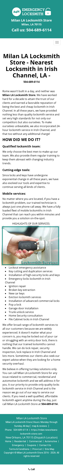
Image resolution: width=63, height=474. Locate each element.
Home (8, 441)
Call (32, 469)
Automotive (51, 441)
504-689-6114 (39, 29)
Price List (37, 449)
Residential (20, 441)
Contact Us (45, 445)
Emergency (18, 445)
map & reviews (39, 426)
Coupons (31, 445)
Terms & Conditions (19, 449)
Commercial (35, 441)
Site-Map (49, 449)
